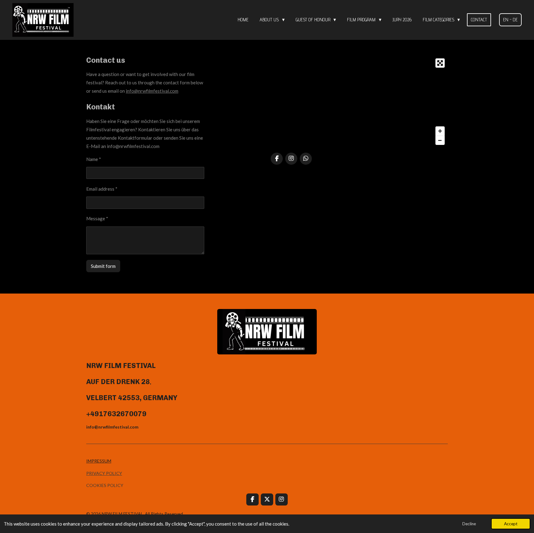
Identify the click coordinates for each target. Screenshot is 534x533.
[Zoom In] (440, 131)
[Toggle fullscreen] (440, 63)
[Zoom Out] (440, 140)
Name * (93, 159)
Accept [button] (510, 523)
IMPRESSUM (98, 460)
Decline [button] (469, 523)
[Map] (359, 101)
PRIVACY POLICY (104, 473)
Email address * (101, 189)
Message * (97, 218)
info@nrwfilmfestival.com (152, 91)
